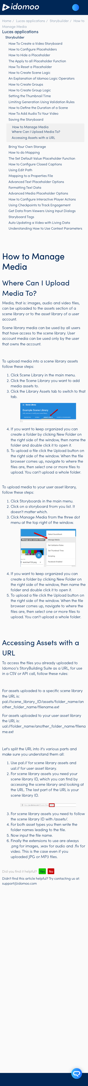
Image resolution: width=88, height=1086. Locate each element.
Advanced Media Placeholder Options (38, 193)
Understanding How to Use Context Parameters (45, 228)
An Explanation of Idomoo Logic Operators (42, 78)
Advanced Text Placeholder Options (36, 181)
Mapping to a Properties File (31, 175)
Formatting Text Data (25, 187)
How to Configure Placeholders (33, 49)
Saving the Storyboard (26, 119)
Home (6, 20)
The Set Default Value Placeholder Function (42, 158)
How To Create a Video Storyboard (35, 43)
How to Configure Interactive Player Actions (42, 199)
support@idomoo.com (19, 883)
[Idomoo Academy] (20, 9)
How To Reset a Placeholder (30, 66)
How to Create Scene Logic (29, 72)
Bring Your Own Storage (27, 146)
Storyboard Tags (21, 216)
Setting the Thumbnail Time (30, 95)
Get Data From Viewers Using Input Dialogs (42, 210)
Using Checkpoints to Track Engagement (39, 204)
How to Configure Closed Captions (35, 164)
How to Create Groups (26, 84)
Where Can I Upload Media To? (36, 131)
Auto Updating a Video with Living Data (39, 222)
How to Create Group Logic (30, 90)
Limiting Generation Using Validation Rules (42, 101)
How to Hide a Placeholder (29, 54)
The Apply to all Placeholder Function (37, 60)
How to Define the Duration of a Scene (38, 107)
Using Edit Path (20, 169)
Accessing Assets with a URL (33, 137)
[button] (75, 7)
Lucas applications (30, 20)
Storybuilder (59, 20)
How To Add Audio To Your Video (33, 113)
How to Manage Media (30, 126)
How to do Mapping (24, 152)
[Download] (36, 557)
